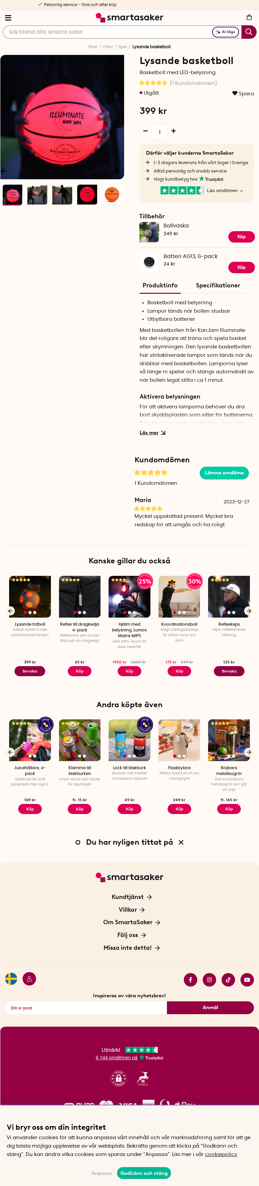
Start (92, 47)
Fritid (108, 47)
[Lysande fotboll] (30, 597)
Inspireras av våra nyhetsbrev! (129, 996)
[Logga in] (26, 980)
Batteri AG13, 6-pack (191, 256)
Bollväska (176, 225)
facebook (187, 980)
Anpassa (101, 1173)
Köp (241, 236)
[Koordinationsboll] (179, 597)
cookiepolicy (221, 1154)
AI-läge (228, 32)
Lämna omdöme (224, 473)
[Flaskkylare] (179, 740)
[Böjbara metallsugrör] (229, 740)
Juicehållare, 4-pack (30, 771)
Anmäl (210, 1007)
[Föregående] (10, 611)
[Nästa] (115, 170)
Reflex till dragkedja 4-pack (79, 627)
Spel (122, 47)
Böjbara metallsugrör (229, 771)
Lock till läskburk (129, 768)
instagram (206, 980)
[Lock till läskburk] (129, 740)
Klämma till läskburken (79, 771)
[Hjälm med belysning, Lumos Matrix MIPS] (129, 597)
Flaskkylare (179, 768)
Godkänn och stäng (144, 1173)
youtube (244, 980)
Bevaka (30, 671)
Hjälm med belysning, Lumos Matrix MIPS (129, 630)
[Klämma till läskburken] (80, 740)
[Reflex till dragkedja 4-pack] (80, 597)
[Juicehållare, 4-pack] (30, 740)
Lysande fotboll (30, 624)
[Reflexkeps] (229, 597)
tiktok (225, 980)
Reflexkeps (229, 624)
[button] (119, 1078)
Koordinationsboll (179, 624)
